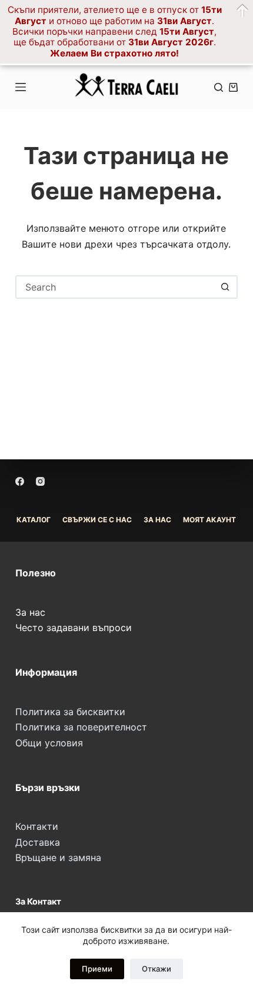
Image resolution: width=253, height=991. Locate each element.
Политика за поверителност (81, 727)
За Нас (157, 519)
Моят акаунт (209, 519)
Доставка (37, 842)
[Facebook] (19, 481)
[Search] (218, 87)
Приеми (97, 968)
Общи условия (49, 743)
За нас (30, 612)
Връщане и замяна (58, 857)
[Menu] (20, 87)
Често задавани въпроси (73, 627)
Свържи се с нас (97, 519)
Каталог (33, 519)
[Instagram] (40, 481)
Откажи (156, 968)
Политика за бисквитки (70, 712)
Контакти (36, 826)
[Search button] (225, 287)
